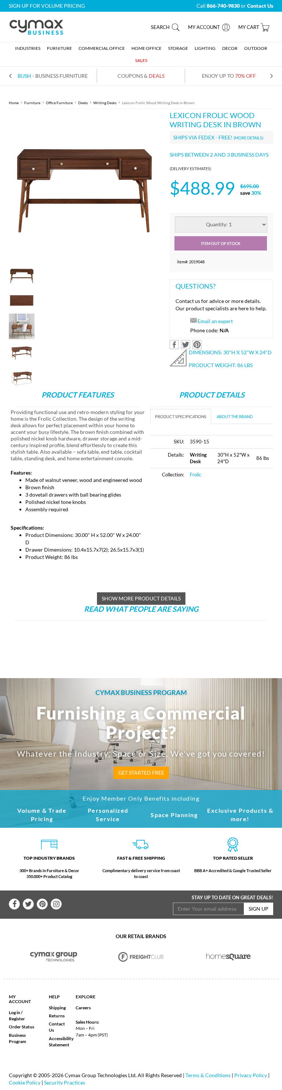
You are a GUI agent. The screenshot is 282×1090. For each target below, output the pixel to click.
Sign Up (258, 909)
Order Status (21, 1026)
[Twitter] (28, 904)
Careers (83, 1007)
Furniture (32, 102)
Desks (83, 102)
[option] (84, 185)
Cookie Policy (24, 1082)
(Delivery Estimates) (190, 168)
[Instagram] (56, 904)
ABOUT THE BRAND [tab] (235, 416)
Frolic (195, 475)
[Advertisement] (212, 540)
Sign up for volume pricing (47, 6)
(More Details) (248, 137)
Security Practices (64, 1082)
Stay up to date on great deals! (232, 897)
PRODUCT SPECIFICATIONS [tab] (180, 416)
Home (14, 102)
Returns (57, 1015)
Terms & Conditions (208, 1075)
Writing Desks (104, 102)
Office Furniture (59, 102)
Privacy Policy (250, 1075)
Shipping (57, 1007)
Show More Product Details (141, 598)
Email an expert (215, 321)
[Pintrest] (42, 904)
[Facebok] (14, 904)
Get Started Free (141, 772)
